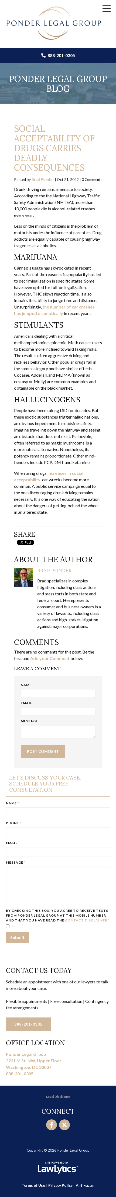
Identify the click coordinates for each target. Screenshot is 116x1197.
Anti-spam (85, 1185)
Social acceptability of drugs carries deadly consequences (54, 148)
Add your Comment (50, 658)
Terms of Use (33, 1185)
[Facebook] (51, 1124)
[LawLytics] (58, 1168)
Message (29, 721)
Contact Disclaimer (86, 920)
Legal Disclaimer (58, 1097)
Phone (13, 823)
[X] (64, 1124)
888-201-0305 (61, 55)
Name (26, 685)
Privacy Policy (60, 1185)
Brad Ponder (43, 179)
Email (26, 703)
